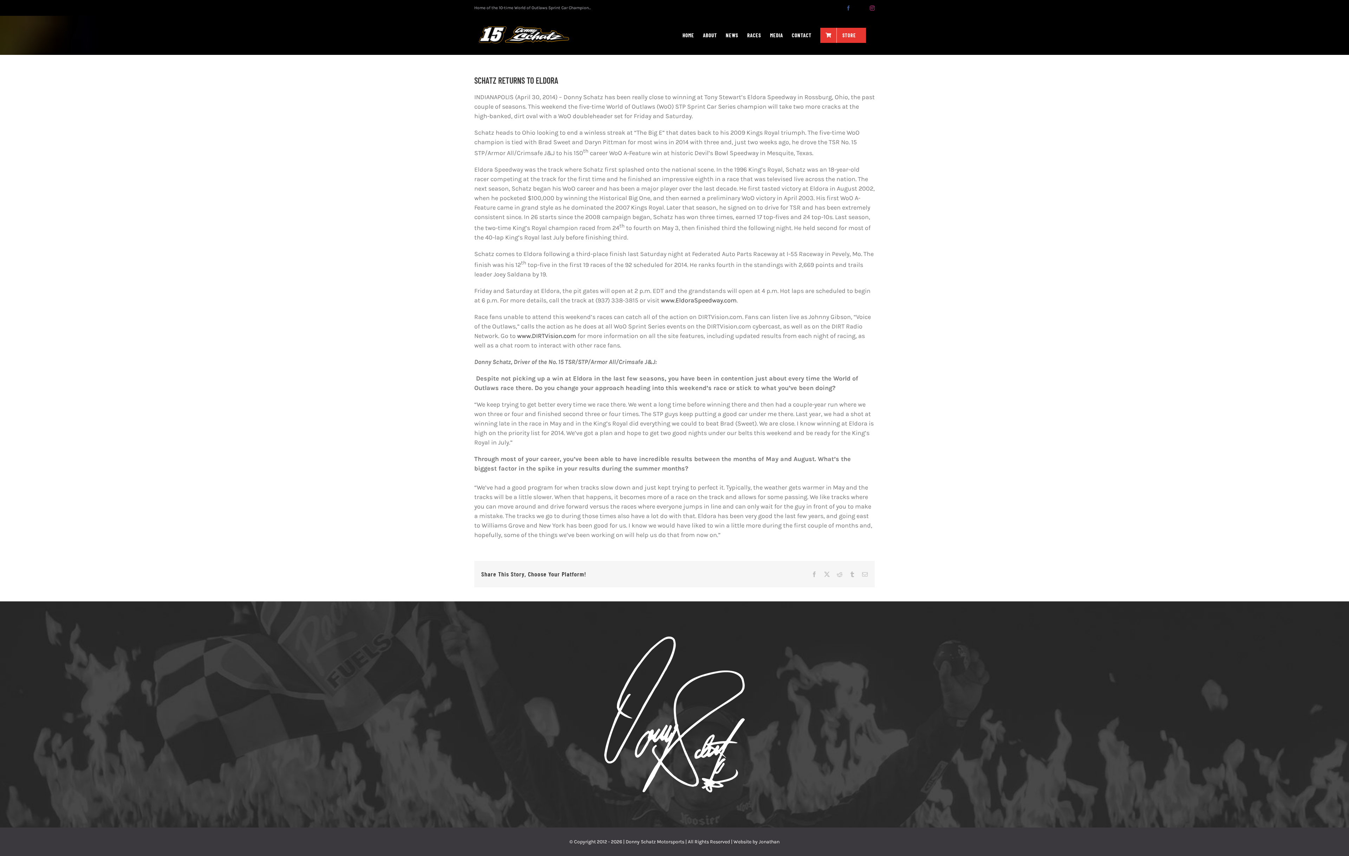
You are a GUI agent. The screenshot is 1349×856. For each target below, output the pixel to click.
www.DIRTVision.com (546, 336)
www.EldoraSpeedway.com (699, 300)
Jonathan (769, 842)
